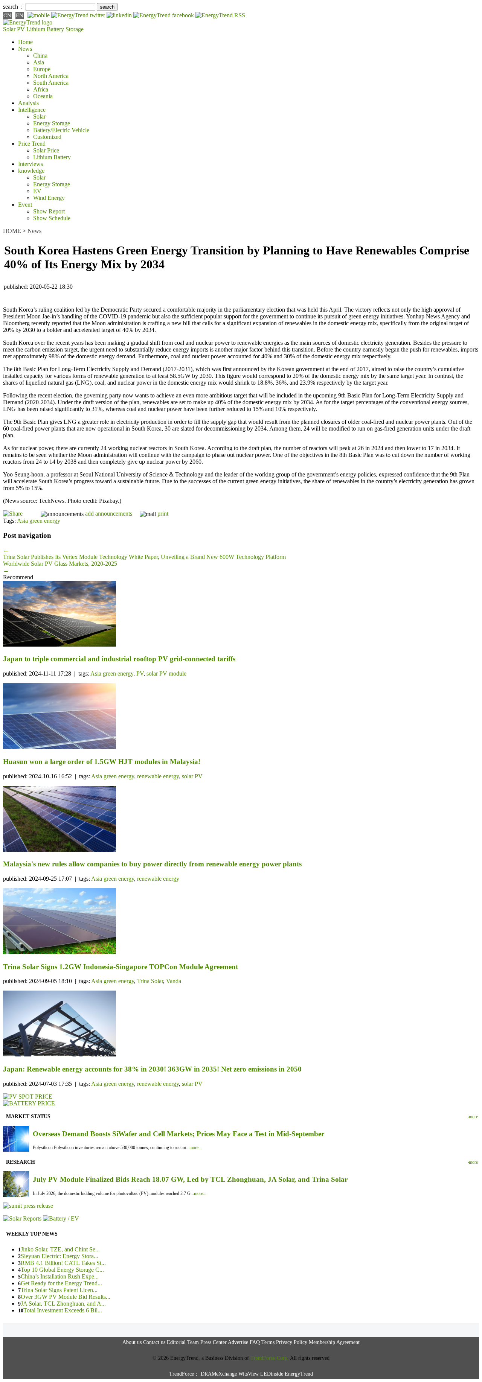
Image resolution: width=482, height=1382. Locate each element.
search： (13, 6)
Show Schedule (51, 218)
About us (132, 1342)
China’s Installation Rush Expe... (60, 1276)
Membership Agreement (334, 1342)
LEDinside (271, 1374)
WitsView (248, 1374)
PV (139, 673)
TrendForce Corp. (269, 1358)
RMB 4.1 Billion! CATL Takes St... (63, 1263)
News (25, 49)
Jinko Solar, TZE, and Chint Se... (60, 1249)
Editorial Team (183, 1342)
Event (25, 204)
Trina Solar (150, 981)
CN (7, 15)
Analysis (28, 103)
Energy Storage (51, 123)
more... (195, 1147)
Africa (40, 89)
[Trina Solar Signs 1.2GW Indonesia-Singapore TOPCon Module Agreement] (241, 922)
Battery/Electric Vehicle (61, 130)
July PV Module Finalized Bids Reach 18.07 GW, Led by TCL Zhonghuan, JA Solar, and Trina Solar (190, 1179)
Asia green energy (38, 520)
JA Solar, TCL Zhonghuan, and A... (63, 1303)
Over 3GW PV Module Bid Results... (65, 1297)
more (473, 1116)
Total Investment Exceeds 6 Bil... (62, 1310)
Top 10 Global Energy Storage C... (62, 1269)
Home (25, 42)
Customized (47, 137)
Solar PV (14, 29)
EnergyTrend (299, 1374)
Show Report (49, 211)
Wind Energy (49, 198)
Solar (39, 116)
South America (51, 82)
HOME (12, 231)
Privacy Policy (291, 1342)
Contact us (154, 1342)
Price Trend (32, 143)
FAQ (255, 1342)
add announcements (108, 513)
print (162, 513)
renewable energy (158, 776)
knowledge (31, 170)
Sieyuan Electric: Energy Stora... (59, 1256)
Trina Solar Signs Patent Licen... (59, 1290)
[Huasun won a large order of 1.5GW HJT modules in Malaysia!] (241, 716)
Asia (38, 62)
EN (19, 15)
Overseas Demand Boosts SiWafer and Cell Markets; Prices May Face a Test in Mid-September (178, 1134)
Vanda (173, 981)
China (40, 55)
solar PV (192, 776)
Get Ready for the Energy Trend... (61, 1283)
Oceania (43, 96)
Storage (75, 29)
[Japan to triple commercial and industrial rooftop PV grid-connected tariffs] (241, 614)
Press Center (213, 1342)
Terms (268, 1342)
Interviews (30, 164)
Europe (41, 69)
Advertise (238, 1342)
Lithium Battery (45, 29)
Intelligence (32, 110)
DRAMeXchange (219, 1374)
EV (37, 191)
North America (51, 76)
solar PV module (166, 673)
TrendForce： (184, 1374)
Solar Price (46, 150)
